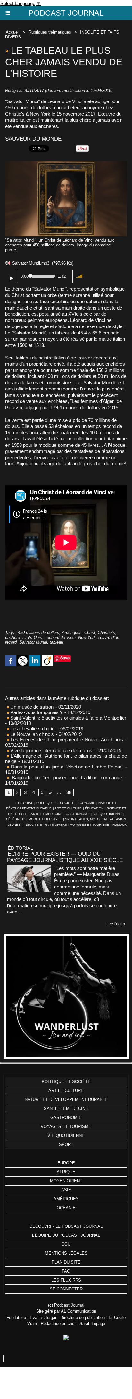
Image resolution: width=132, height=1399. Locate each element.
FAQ (66, 1271)
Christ (89, 632)
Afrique (66, 1172)
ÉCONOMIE (86, 803)
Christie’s (106, 632)
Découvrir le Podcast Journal (66, 1226)
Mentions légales (66, 1253)
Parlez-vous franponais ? (35, 712)
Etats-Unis (32, 637)
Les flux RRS (66, 1280)
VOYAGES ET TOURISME (89, 824)
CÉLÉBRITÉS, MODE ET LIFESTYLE (34, 819)
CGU (66, 1244)
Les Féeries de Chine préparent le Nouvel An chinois (66, 739)
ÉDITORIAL (24, 803)
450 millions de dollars (38, 632)
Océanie (66, 1207)
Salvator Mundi (33, 642)
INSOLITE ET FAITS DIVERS (45, 824)
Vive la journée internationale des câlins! (51, 750)
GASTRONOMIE (78, 814)
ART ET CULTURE (68, 808)
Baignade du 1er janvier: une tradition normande (65, 777)
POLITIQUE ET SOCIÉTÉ (55, 803)
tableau (56, 642)
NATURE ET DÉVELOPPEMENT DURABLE (66, 1099)
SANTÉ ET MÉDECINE (45, 814)
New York (87, 637)
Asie (66, 1189)
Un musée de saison (31, 707)
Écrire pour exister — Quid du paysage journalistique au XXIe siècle (65, 857)
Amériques (72, 632)
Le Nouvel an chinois (31, 734)
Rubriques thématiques (50, 32)
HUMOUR (119, 824)
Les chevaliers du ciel (32, 728)
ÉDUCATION (94, 808)
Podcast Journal (66, 13)
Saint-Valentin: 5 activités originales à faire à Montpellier (67, 717)
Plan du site (66, 1262)
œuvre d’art (109, 637)
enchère (12, 637)
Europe (66, 1163)
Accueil (13, 32)
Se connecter (66, 1289)
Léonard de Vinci (60, 637)
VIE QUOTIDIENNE (107, 814)
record (11, 642)
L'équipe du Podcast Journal (66, 1235)
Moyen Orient (66, 1180)
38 (68, 792)
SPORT (70, 819)
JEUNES (14, 824)
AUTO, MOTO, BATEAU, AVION (102, 819)
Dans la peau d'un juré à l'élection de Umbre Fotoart (67, 766)
